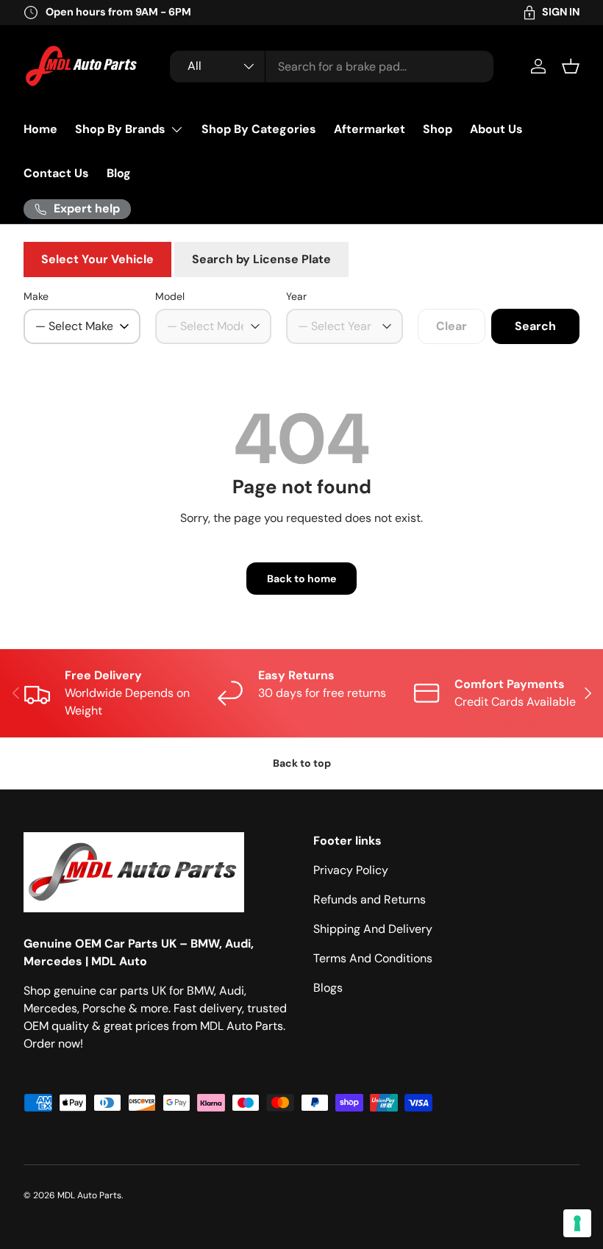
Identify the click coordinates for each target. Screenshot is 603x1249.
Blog (119, 173)
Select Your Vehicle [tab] (97, 259)
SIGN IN (560, 11)
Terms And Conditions (372, 958)
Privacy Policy (350, 870)
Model (170, 296)
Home (40, 129)
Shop (437, 129)
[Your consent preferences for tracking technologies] (577, 1223)
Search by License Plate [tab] (261, 259)
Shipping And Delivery (372, 929)
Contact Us (56, 173)
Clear (451, 326)
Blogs (328, 987)
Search (535, 326)
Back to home (301, 578)
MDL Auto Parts (89, 1195)
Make (36, 296)
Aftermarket (369, 129)
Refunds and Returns (369, 899)
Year (296, 296)
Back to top (302, 763)
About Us (496, 129)
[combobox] (331, 66)
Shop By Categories (258, 129)
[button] (570, 66)
